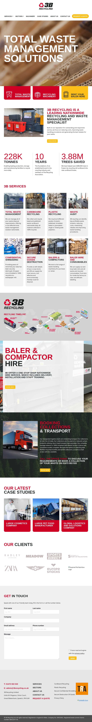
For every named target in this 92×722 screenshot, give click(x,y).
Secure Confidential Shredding (64, 691)
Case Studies (42, 16)
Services (8, 16)
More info (10, 387)
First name (8, 608)
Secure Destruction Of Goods (64, 694)
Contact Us (65, 16)
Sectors (19, 16)
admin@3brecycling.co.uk (17, 688)
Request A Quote (80, 16)
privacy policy (79, 653)
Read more (52, 141)
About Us (54, 16)
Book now (45, 470)
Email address (9, 626)
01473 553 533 (12, 684)
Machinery (30, 16)
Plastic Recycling (60, 687)
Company (7, 617)
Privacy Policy (59, 698)
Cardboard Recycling (61, 684)
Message (7, 634)
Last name (37, 608)
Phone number (38, 626)
